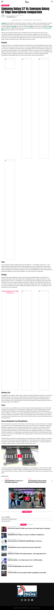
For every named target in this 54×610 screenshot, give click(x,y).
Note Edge (14, 26)
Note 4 (8, 26)
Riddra (8, 517)
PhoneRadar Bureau (11, 16)
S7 (48, 28)
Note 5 (45, 26)
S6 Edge (31, 26)
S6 (27, 26)
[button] (9, 63)
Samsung (3, 23)
